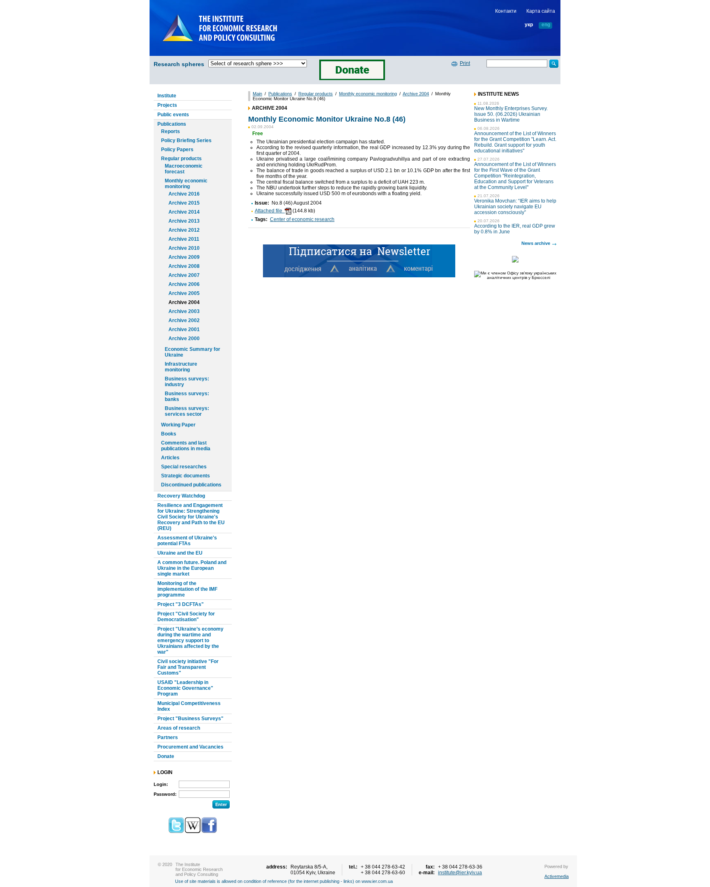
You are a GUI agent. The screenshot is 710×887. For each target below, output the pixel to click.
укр (529, 25)
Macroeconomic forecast (184, 169)
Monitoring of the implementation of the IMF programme (187, 589)
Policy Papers (177, 149)
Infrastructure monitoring (181, 367)
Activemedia (556, 876)
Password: (165, 794)
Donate (165, 756)
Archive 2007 (184, 275)
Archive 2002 (184, 320)
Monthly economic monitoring (186, 183)
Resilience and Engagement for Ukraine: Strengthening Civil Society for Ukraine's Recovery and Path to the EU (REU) (191, 516)
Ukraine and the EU (180, 553)
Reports (170, 131)
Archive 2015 (184, 203)
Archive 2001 (184, 329)
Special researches (184, 467)
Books (168, 434)
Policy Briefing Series (186, 140)
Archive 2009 (184, 257)
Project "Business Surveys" (190, 718)
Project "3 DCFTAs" (180, 604)
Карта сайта (540, 11)
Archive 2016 (184, 194)
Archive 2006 (184, 284)
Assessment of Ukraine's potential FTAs (187, 540)
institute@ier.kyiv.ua (460, 872)
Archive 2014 (184, 212)
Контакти (505, 11)
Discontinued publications (191, 485)
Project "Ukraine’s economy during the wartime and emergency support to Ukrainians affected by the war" (190, 640)
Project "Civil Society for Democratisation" (186, 616)
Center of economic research (302, 219)
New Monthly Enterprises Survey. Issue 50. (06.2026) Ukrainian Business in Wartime (511, 114)
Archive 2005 (184, 293)
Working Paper (178, 425)
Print (465, 63)
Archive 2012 (184, 230)
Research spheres (179, 64)
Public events (173, 114)
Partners (167, 737)
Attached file (270, 211)
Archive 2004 (184, 302)
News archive (535, 243)
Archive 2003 (184, 311)
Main (257, 93)
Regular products (181, 158)
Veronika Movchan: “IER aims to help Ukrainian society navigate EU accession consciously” (515, 206)
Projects (167, 105)
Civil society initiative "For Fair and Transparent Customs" (188, 667)
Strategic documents (185, 476)
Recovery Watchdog (181, 496)
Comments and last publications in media (185, 446)
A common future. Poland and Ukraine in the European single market (191, 568)
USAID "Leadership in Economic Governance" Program (185, 688)
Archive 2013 (184, 221)
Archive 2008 (184, 266)
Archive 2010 (184, 248)
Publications (171, 124)
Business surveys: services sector (187, 411)
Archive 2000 (184, 338)
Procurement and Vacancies (190, 747)
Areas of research (178, 728)
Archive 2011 (183, 239)
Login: (161, 784)
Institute (166, 96)
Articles (170, 458)
